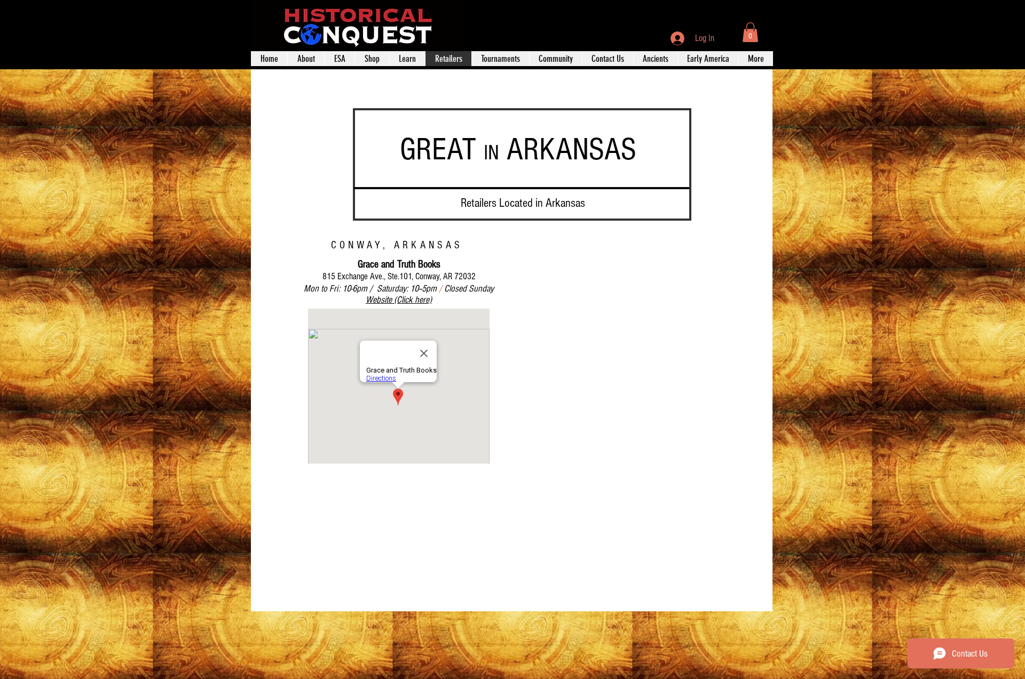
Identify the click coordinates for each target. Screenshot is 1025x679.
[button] (750, 32)
